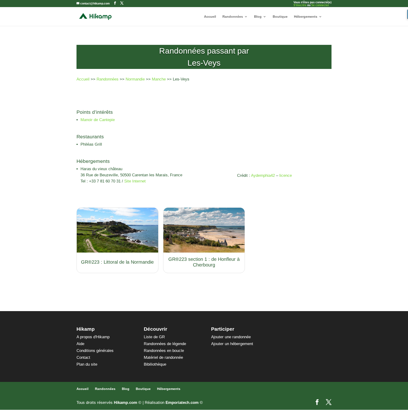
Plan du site (86, 364)
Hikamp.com (125, 402)
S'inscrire (299, 5)
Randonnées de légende (165, 344)
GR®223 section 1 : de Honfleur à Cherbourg (204, 262)
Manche (159, 79)
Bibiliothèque (155, 364)
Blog (258, 16)
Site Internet (135, 181)
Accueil (210, 16)
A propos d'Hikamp (93, 337)
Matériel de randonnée (163, 357)
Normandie (135, 79)
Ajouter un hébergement (232, 344)
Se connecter (320, 5)
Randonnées (232, 16)
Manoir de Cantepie (98, 120)
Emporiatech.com (182, 402)
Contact (83, 357)
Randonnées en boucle (164, 350)
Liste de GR (154, 337)
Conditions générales (95, 350)
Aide (80, 344)
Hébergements (305, 16)
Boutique (280, 16)
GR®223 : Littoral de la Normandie (117, 262)
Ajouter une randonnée (231, 337)
